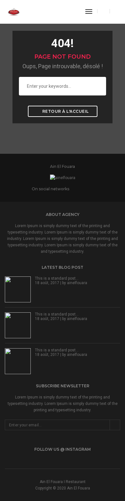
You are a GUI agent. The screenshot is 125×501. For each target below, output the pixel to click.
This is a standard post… (57, 278)
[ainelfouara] (14, 11)
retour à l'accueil (65, 111)
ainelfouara (77, 283)
